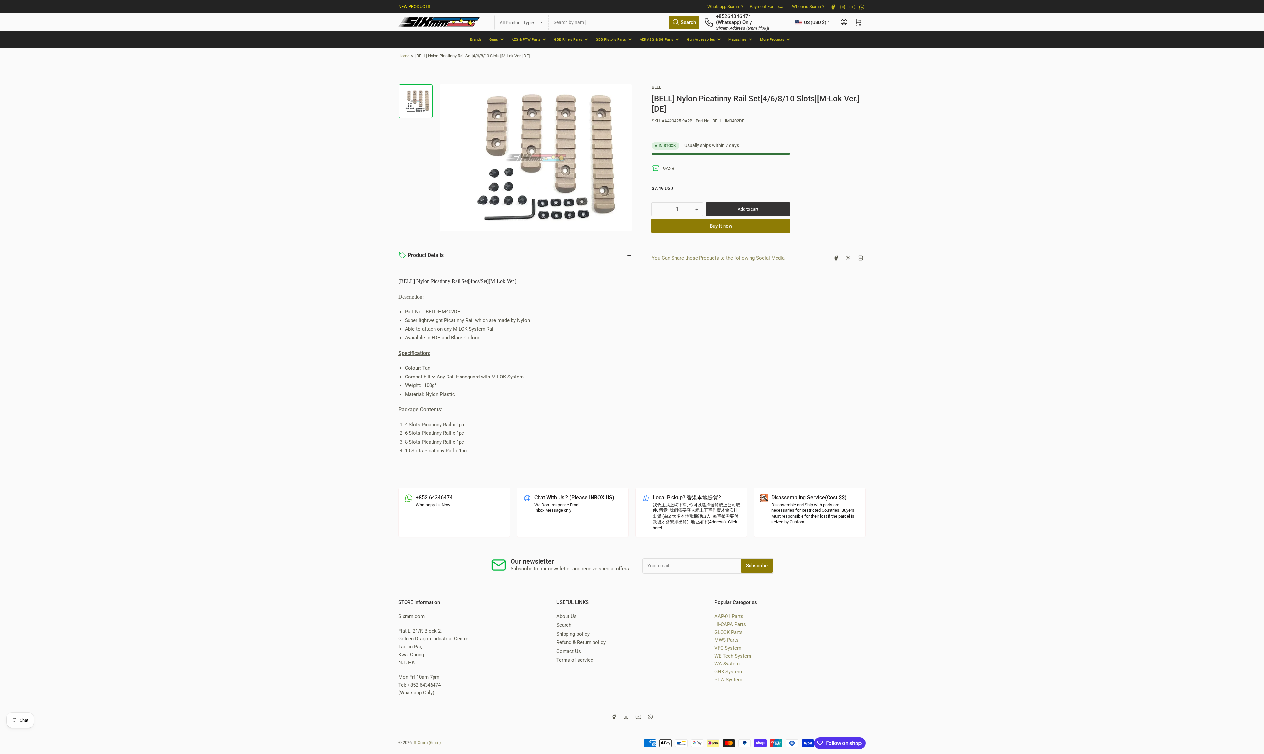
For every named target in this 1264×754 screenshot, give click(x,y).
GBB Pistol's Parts (611, 39)
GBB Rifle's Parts (568, 39)
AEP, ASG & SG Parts (656, 39)
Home (403, 55)
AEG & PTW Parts (526, 39)
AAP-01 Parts (728, 616)
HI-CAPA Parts (730, 624)
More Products (772, 39)
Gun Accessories (701, 39)
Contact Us (568, 651)
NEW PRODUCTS (414, 6)
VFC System (727, 648)
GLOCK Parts (728, 632)
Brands (476, 39)
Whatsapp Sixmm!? (725, 6)
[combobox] (624, 22)
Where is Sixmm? (808, 6)
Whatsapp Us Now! (433, 504)
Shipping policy (573, 634)
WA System (727, 664)
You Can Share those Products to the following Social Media (718, 258)
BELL (656, 87)
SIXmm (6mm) (427, 742)
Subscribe (757, 566)
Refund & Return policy (581, 642)
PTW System (728, 680)
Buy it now (721, 226)
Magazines (737, 39)
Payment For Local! (767, 6)
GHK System (728, 672)
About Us (566, 616)
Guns (493, 39)
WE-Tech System (732, 656)
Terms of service (574, 660)
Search (563, 625)
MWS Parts (726, 640)
